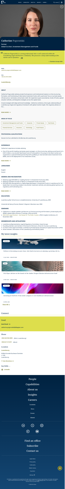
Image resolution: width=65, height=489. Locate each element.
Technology (29, 127)
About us (33, 2)
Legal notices (32, 458)
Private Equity (40, 123)
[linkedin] (23, 425)
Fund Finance (40, 127)
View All (5, 305)
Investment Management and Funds (13, 123)
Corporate (29, 123)
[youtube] (37, 431)
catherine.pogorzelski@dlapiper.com (11, 70)
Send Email (4, 324)
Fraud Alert (32, 471)
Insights (39, 2)
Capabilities (26, 2)
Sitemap (31, 475)
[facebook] (27, 431)
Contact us (32, 450)
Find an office (33, 440)
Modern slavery (32, 468)
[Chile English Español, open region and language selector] (61, 2)
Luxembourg (5, 82)
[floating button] (60, 468)
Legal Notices (40, 480)
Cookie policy (32, 465)
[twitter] (32, 425)
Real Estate (51, 123)
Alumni (32, 417)
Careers (44, 2)
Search (56, 2)
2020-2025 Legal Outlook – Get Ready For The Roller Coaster (21, 215)
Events (32, 413)
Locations (32, 404)
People (19, 2)
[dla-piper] (6, 2)
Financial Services (7, 127)
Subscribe (32, 445)
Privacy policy (33, 462)
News (32, 409)
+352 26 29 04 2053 (6, 76)
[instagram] (41, 425)
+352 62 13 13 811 (6, 342)
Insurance (19, 127)
